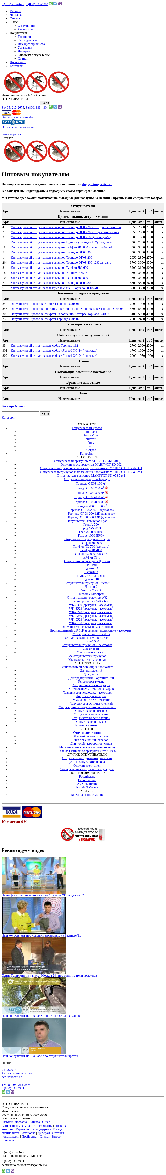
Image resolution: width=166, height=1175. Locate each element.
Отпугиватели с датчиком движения (87, 758)
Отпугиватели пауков (91, 721)
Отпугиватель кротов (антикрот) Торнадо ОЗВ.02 (45, 319)
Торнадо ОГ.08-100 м (91, 483)
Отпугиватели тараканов (91, 714)
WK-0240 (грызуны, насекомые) (91, 616)
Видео (56, 1136)
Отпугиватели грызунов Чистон (87, 583)
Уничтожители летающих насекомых (87, 667)
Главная (15, 11)
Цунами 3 (91, 572)
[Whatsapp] (51, 4)
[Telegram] (55, 4)
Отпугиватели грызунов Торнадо (87, 479)
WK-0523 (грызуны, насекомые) (91, 619)
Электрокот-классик (91, 652)
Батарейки (87, 453)
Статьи (23, 58)
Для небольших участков (91, 736)
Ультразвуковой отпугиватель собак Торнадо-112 (44, 345)
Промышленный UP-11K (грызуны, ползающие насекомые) (91, 630)
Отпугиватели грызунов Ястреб (87, 637)
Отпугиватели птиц (87, 732)
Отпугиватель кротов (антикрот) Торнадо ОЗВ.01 (45, 303)
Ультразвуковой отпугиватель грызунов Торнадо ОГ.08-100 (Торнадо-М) (61, 237)
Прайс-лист (18, 62)
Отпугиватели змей (87, 765)
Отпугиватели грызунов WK (87, 597)
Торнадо (91, 431)
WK (91, 446)
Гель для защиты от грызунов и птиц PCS (87, 751)
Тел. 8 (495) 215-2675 (16, 1084)
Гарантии (24, 36)
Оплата (15, 18)
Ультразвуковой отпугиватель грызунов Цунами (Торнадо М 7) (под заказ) (62, 242)
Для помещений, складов (91, 740)
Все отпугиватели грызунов (87, 656)
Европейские (87, 780)
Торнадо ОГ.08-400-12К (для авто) (91, 517)
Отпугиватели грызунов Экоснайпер (87, 626)
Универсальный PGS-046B (91, 634)
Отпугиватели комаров (91, 710)
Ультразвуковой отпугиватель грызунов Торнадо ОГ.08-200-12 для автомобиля (65, 232)
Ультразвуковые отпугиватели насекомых (87, 707)
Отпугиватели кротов (87, 428)
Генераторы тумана (91, 681)
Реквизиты (25, 29)
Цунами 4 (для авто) (91, 575)
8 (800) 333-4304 (37, 4)
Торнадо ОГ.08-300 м (89, 492)
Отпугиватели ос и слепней (91, 718)
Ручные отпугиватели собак (87, 762)
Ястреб (91, 450)
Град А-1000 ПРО (91, 532)
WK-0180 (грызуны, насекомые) (91, 623)
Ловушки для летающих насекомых (87, 692)
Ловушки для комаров (91, 696)
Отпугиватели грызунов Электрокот (87, 645)
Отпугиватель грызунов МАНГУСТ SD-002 (91, 464)
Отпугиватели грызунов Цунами (87, 561)
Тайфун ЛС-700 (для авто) (91, 546)
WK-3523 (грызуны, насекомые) (91, 608)
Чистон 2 (91, 586)
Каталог (7, 138)
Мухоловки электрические (91, 699)
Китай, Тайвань (87, 787)
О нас (46, 1122)
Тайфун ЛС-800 (91, 550)
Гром (91, 442)
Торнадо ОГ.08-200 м (89, 488)
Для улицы (91, 674)
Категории (9, 417)
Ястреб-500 (91, 641)
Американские (87, 783)
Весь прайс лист (13, 406)
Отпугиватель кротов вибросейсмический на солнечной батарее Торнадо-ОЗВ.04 (67, 308)
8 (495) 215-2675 (13, 4)
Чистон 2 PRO (91, 590)
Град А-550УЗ (91, 528)
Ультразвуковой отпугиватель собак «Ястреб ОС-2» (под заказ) (54, 355)
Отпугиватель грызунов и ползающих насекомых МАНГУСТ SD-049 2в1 (91, 472)
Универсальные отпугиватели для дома (87, 769)
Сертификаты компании (18, 1125)
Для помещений (91, 670)
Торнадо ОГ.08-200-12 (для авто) (91, 510)
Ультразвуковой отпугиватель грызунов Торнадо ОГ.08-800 (51, 283)
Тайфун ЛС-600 (91, 543)
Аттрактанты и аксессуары (91, 685)
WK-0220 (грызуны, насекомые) (91, 612)
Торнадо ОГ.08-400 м (89, 497)
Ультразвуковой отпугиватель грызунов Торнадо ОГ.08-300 (51, 252)
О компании (26, 25)
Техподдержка (28, 40)
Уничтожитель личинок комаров (91, 689)
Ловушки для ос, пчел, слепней (91, 703)
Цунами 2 (91, 568)
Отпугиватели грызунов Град (87, 521)
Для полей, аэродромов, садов (91, 743)
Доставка (16, 14)
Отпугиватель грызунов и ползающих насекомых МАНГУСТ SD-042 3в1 (91, 468)
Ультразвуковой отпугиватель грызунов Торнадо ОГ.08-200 (51, 257)
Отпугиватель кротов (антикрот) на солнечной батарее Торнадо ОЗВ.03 (60, 314)
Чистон (91, 439)
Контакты (16, 66)
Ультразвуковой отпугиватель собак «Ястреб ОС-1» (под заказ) (54, 350)
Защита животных (87, 725)
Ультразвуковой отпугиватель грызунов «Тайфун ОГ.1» (49, 272)
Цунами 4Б (91, 579)
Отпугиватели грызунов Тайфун (87, 539)
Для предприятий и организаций (91, 678)
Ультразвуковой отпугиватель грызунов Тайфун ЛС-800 (49, 277)
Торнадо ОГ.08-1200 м (91, 506)
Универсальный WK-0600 (91, 601)
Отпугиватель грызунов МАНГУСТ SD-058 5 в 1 (91, 475)
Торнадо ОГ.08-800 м (89, 502)
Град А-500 (91, 524)
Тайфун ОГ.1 (91, 557)
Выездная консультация (87, 794)
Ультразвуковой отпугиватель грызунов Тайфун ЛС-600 (49, 267)
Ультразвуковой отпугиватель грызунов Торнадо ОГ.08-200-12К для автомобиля (66, 227)
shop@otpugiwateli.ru (97, 184)
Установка (25, 47)
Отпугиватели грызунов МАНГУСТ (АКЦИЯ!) (87, 461)
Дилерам (24, 51)
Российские (87, 776)
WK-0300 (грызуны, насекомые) (91, 605)
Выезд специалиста (31, 44)
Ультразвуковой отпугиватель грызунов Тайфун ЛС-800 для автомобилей (61, 247)
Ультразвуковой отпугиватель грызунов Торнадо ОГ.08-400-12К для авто (61, 262)
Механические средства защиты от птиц (87, 747)
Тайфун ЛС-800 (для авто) (91, 553)
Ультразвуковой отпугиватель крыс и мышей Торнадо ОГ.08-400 (55, 288)
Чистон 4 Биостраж (91, 594)
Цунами (91, 564)
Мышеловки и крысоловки (87, 659)
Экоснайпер (91, 435)
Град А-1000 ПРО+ (91, 535)
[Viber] (60, 4)
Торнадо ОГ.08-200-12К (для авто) (91, 513)
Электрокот (91, 648)
